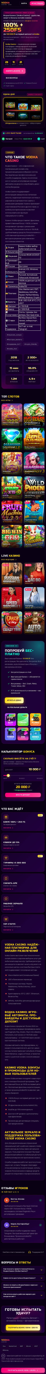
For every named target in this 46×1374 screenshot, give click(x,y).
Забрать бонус (13, 71)
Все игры (6, 400)
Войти (24, 3)
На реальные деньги (17, 707)
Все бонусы (12, 78)
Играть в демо (14, 700)
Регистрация (37, 3)
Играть (37, 1366)
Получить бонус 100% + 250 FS (23, 1327)
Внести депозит (23, 795)
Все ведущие (7, 559)
